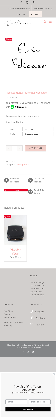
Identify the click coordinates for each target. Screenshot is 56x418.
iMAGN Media (35, 347)
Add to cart (35, 148)
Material (13, 129)
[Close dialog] (53, 374)
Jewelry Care (36, 292)
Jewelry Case (15, 251)
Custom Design (37, 282)
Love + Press (10, 317)
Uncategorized (22, 164)
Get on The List (37, 294)
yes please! (28, 409)
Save (10, 39)
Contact (7, 314)
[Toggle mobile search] (45, 21)
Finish (13, 134)
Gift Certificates (37, 285)
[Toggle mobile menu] (50, 21)
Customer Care (37, 288)
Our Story (8, 311)
